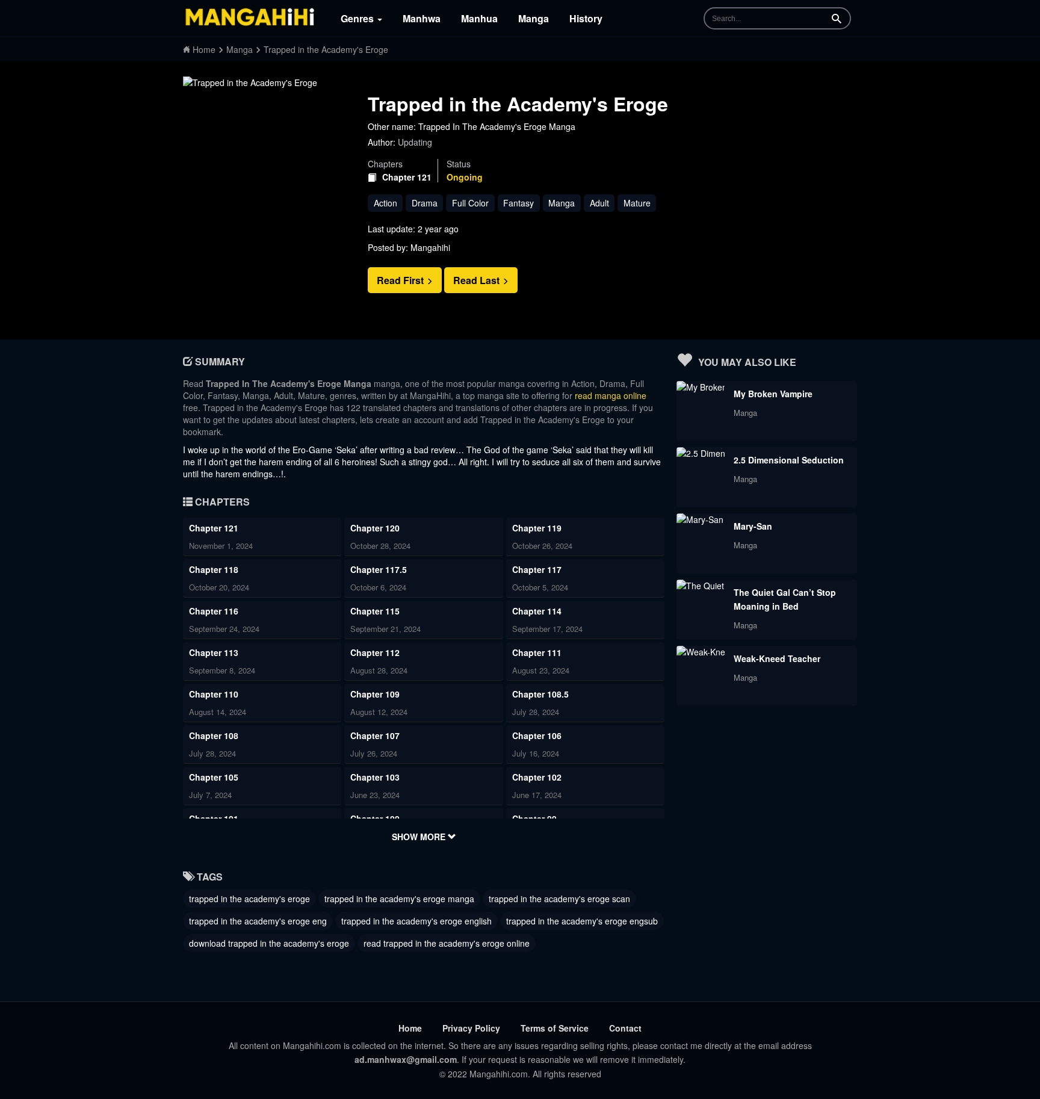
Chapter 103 (375, 777)
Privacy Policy (471, 1028)
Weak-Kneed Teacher (777, 658)
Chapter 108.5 (540, 694)
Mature (637, 203)
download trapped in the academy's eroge (269, 943)
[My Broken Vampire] (700, 387)
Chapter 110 (213, 694)
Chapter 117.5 (378, 569)
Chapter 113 (213, 652)
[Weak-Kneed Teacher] (700, 652)
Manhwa (422, 18)
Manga (533, 18)
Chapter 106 (537, 735)
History (585, 18)
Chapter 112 (375, 652)
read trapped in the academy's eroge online (447, 943)
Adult (599, 203)
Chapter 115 (375, 611)
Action (385, 203)
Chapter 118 (213, 569)
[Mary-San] (699, 519)
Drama (425, 203)
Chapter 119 (537, 528)
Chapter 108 (213, 735)
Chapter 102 (537, 777)
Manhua (479, 18)
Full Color (470, 203)
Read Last (477, 280)
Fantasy (518, 203)
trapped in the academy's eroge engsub (582, 921)
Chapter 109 (375, 694)
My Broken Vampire (773, 394)
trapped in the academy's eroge (249, 899)
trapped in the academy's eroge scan (559, 899)
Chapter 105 (213, 777)
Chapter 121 (407, 177)
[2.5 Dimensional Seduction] (700, 453)
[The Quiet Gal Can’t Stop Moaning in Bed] (700, 586)
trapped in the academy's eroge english (416, 921)
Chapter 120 (375, 528)
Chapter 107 (375, 735)
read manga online (610, 395)
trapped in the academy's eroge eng (258, 921)
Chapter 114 (537, 611)
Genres (358, 18)
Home (410, 1028)
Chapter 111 (537, 652)
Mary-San (753, 526)
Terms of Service (555, 1028)
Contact (625, 1028)
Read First (401, 280)
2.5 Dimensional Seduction (789, 460)
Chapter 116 (213, 611)
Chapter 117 (537, 569)
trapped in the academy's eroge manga (399, 899)
